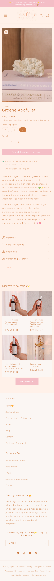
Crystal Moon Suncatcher (35, 365)
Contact (9, 437)
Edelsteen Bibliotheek (16, 443)
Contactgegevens (39, 575)
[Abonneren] (45, 543)
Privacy (9, 485)
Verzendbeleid (46, 571)
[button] (5, 15)
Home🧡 (10, 406)
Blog (8, 430)
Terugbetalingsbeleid (42, 567)
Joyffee (12, 567)
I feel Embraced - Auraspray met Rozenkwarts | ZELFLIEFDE (12, 323)
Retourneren (12, 466)
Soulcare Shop (12, 412)
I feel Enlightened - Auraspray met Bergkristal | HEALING (14, 366)
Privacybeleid (10, 571)
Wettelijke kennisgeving (20, 575)
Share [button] (8, 267)
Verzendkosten (18, 120)
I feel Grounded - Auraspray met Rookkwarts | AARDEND (37, 323)
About (8, 424)
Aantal (5, 136)
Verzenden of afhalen (16, 460)
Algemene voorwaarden (17, 479)
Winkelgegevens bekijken (17, 169)
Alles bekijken (27, 381)
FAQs (8, 473)
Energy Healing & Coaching (19, 418)
